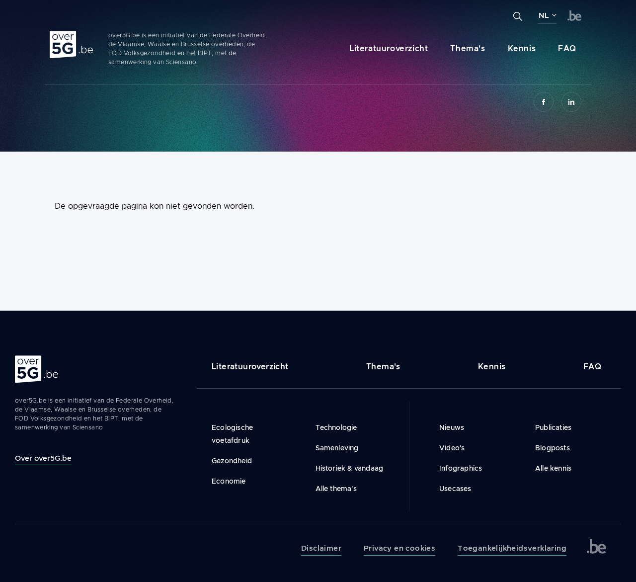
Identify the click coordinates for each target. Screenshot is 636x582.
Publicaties (553, 427)
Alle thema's (336, 488)
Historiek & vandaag (350, 468)
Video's (452, 447)
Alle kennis (553, 468)
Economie (229, 481)
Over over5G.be (43, 458)
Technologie (336, 427)
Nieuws (451, 427)
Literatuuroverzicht (388, 48)
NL (544, 15)
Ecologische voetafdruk (232, 434)
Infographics (460, 468)
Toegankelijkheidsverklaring (512, 548)
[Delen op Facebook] (544, 102)
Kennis (522, 48)
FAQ (567, 48)
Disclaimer (321, 548)
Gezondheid (232, 460)
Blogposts (552, 447)
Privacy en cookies (399, 548)
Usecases (455, 488)
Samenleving (337, 447)
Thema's (467, 48)
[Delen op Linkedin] (571, 102)
